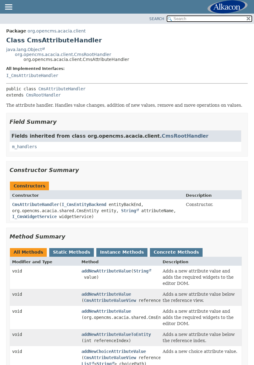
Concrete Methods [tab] (176, 252)
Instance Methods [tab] (122, 252)
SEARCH (156, 19)
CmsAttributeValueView (110, 300)
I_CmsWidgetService (34, 216)
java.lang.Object (24, 49)
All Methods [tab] (28, 252)
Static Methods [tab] (71, 252)
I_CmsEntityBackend (84, 204)
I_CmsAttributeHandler (32, 75)
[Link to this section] (61, 121)
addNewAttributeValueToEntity (116, 334)
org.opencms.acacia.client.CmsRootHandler (63, 54)
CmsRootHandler (43, 94)
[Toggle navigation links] (8, 7)
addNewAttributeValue (106, 270)
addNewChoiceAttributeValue (113, 351)
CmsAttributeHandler (61, 88)
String (128, 210)
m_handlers (24, 146)
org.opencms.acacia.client (56, 30)
